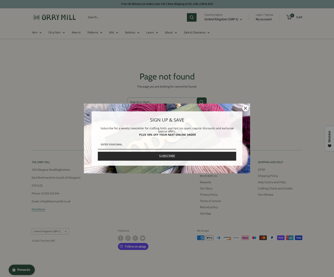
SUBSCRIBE (167, 156)
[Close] (245, 108)
